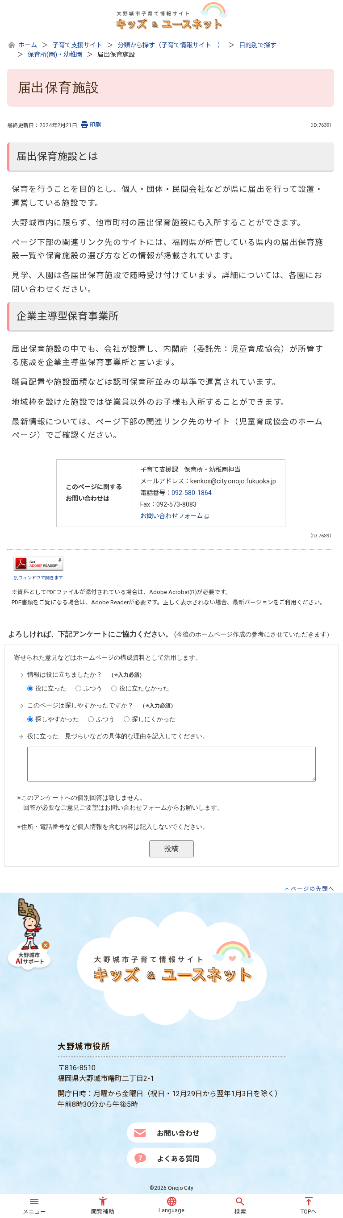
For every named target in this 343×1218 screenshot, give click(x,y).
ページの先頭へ (313, 888)
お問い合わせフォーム (172, 516)
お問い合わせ (178, 1133)
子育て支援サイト (77, 45)
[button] (34, 1204)
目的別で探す (257, 45)
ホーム (27, 45)
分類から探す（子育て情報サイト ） (170, 45)
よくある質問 (178, 1159)
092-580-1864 (192, 493)
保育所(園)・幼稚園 (55, 54)
